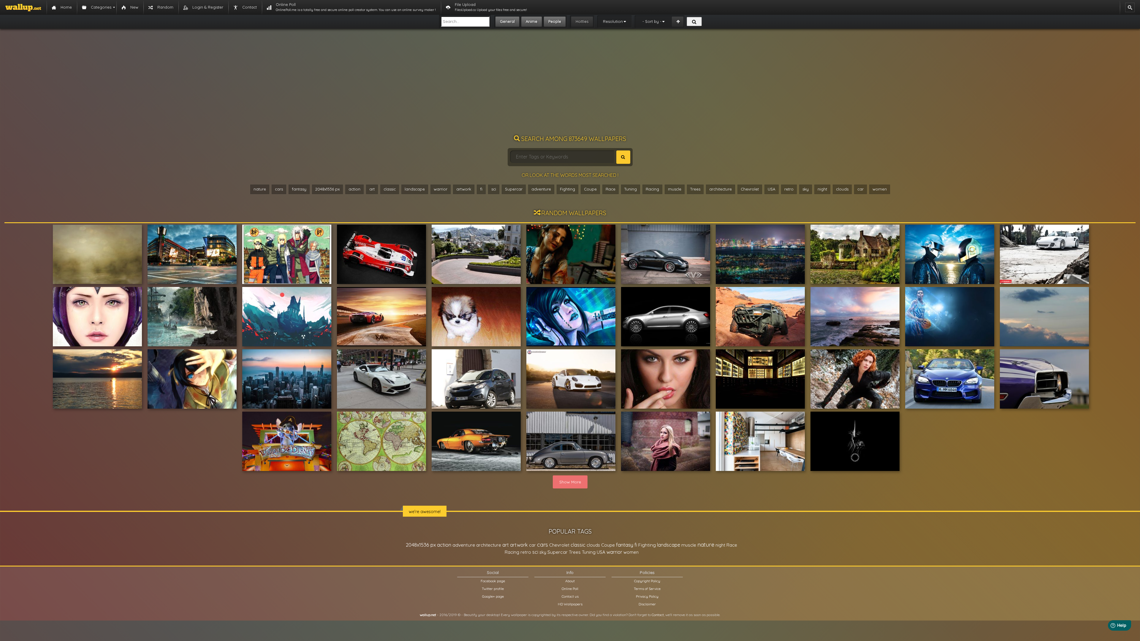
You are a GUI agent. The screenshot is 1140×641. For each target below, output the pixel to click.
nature (260, 189)
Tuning (630, 189)
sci (493, 189)
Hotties (582, 21)
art (372, 189)
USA (771, 189)
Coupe (590, 189)
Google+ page (493, 596)
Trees (695, 189)
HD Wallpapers (570, 604)
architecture (720, 189)
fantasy (299, 189)
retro (789, 189)
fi (481, 189)
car (860, 189)
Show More (570, 482)
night (822, 189)
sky (805, 189)
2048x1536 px (327, 189)
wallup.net (428, 615)
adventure (541, 189)
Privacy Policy (647, 596)
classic (390, 189)
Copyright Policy (647, 581)
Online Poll (570, 588)
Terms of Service (647, 588)
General (507, 21)
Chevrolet (750, 189)
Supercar (513, 189)
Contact (658, 615)
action (354, 189)
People (554, 21)
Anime (531, 21)
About (570, 581)
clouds (842, 189)
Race (610, 189)
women (880, 189)
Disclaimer (647, 604)
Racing (652, 189)
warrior (440, 189)
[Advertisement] (570, 84)
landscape (415, 189)
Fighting (567, 189)
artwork (463, 189)
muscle (674, 189)
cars (279, 189)
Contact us (570, 596)
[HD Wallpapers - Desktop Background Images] (23, 7)
